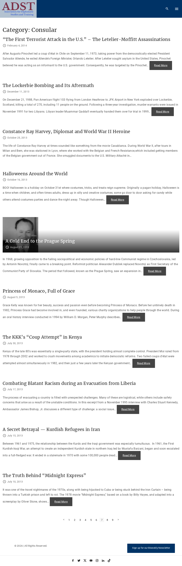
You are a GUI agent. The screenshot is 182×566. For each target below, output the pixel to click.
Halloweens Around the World (35, 173)
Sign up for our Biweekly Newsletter (151, 548)
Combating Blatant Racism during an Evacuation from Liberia (69, 383)
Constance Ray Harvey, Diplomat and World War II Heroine (66, 131)
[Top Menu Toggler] (177, 9)
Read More (163, 67)
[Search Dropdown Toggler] (167, 9)
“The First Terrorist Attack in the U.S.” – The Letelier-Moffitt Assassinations (86, 39)
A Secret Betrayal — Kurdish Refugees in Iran (51, 429)
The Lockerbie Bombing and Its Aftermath (48, 85)
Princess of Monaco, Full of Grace (39, 291)
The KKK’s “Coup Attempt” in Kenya (42, 337)
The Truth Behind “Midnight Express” (44, 475)
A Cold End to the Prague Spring (40, 241)
